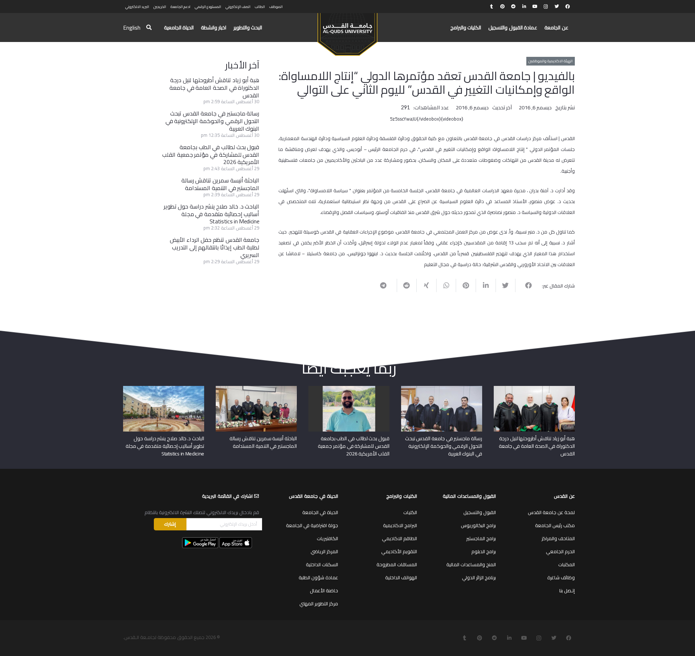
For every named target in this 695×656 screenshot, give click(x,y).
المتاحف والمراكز (558, 538)
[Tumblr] (491, 6)
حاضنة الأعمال (324, 590)
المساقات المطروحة (396, 564)
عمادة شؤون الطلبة (318, 577)
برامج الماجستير (481, 538)
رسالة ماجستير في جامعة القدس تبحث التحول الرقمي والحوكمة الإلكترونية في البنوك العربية (212, 121)
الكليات (410, 512)
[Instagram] (546, 6)
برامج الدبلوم (483, 551)
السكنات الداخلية (322, 564)
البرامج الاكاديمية (400, 525)
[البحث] (149, 28)
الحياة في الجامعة (320, 512)
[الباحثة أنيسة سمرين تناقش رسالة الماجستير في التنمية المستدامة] (256, 388)
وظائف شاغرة (561, 577)
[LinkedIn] (524, 6)
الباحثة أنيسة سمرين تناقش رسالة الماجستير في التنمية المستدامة (220, 184)
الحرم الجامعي (560, 551)
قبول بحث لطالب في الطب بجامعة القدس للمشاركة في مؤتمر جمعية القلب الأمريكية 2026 (210, 155)
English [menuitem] (131, 27)
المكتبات (566, 564)
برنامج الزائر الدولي (479, 577)
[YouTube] (535, 6)
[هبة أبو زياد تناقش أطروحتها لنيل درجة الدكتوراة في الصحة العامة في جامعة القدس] (534, 388)
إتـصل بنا (567, 590)
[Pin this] (466, 285)
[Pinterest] (502, 6)
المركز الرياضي (324, 551)
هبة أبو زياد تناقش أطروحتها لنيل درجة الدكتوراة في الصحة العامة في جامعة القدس (214, 88)
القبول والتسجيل (479, 512)
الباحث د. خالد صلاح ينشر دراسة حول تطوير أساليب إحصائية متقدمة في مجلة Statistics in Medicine (212, 214)
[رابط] (347, 31)
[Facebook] (567, 6)
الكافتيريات (327, 538)
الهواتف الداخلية (401, 577)
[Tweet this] (505, 285)
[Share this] (525, 285)
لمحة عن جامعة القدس (551, 512)
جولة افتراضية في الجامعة (312, 525)
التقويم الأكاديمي (399, 551)
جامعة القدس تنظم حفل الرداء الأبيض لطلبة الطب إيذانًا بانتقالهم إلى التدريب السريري (214, 247)
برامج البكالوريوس (478, 525)
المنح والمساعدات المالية (471, 564)
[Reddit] (513, 6)
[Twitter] (556, 6)
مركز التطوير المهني (318, 603)
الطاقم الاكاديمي (399, 538)
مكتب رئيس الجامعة (555, 525)
